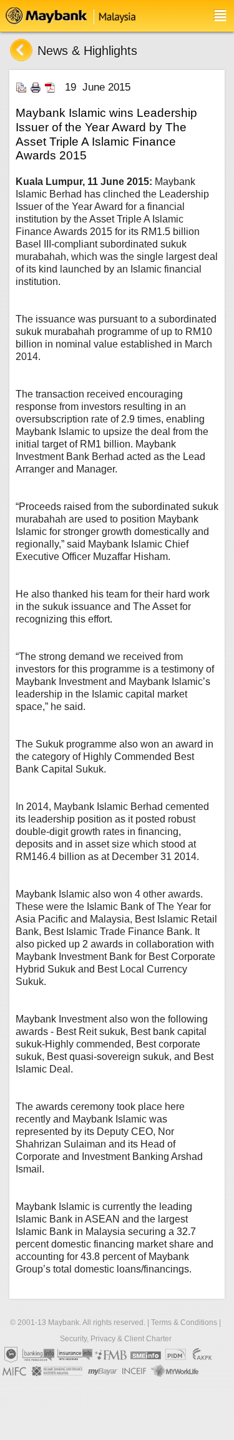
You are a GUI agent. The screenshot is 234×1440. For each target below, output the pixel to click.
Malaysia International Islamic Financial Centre (14, 1371)
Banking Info (39, 1355)
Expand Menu (220, 15)
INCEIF (134, 1371)
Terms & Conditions (184, 1322)
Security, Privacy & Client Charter (116, 1338)
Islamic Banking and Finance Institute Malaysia (58, 1371)
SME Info (145, 1355)
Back (21, 50)
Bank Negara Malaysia (10, 1355)
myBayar (103, 1371)
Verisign (18, 1387)
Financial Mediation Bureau (111, 1355)
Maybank (77, 15)
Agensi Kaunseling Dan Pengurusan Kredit (202, 1355)
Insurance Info (75, 1355)
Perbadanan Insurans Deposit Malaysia (175, 1355)
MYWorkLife (175, 1371)
